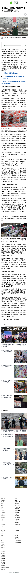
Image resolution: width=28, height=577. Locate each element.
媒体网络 (3, 515)
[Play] (3, 45)
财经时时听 (17, 505)
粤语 (2, 533)
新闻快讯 (3, 500)
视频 (2, 526)
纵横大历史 (17, 524)
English (3, 547)
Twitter (16, 535)
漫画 (2, 522)
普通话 (2, 532)
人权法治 (3, 512)
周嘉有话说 (17, 521)
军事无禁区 (17, 507)
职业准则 (3, 560)
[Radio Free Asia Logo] (14, 2)
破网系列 (3, 558)
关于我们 (3, 553)
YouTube (17, 532)
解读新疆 (17, 503)
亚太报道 (3, 501)
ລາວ (2, 538)
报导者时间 (17, 501)
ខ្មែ (1, 540)
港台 (2, 508)
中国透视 (17, 519)
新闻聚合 (17, 537)
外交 (2, 503)
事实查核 (3, 524)
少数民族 (3, 517)
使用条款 (3, 563)
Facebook (17, 533)
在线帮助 (3, 555)
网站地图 (3, 565)
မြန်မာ (2, 535)
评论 (2, 521)
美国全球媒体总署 (5, 567)
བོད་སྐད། (2, 542)
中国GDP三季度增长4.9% (10, 73)
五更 (16, 500)
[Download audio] (25, 45)
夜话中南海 (17, 517)
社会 (2, 514)
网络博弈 (17, 512)
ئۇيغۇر (2, 544)
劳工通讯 (17, 508)
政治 (2, 507)
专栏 (2, 519)
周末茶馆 (17, 522)
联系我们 (3, 556)
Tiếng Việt (3, 545)
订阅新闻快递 (18, 540)
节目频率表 (17, 538)
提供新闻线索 (18, 542)
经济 (2, 505)
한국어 (2, 537)
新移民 (16, 514)
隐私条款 (3, 562)
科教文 (2, 510)
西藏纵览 (17, 515)
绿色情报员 (17, 510)
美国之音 (3, 569)
